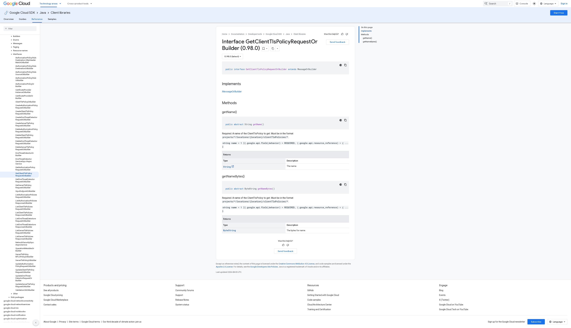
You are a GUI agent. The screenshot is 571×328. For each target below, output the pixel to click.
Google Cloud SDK (22, 13)
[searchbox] (20, 28)
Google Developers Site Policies (264, 267)
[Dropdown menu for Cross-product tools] (92, 3)
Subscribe (536, 321)
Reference (37, 19)
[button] (19, 36)
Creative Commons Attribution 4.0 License (296, 264)
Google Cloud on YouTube (451, 304)
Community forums (184, 290)
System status (182, 304)
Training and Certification (319, 309)
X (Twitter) (444, 300)
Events (442, 295)
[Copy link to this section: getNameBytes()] (248, 176)
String (227, 166)
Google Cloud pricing (53, 295)
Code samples (314, 300)
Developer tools (255, 34)
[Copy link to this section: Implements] (244, 84)
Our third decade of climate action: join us (122, 322)
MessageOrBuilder (232, 91)
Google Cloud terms (90, 322)
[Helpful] (342, 34)
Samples (52, 19)
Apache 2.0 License (224, 267)
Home (224, 34)
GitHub (310, 290)
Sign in (564, 3)
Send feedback (337, 42)
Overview (9, 19)
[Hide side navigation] (36, 323)
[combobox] (498, 3)
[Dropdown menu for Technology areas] (61, 3)
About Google (50, 322)
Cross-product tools (77, 3)
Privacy (62, 322)
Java (43, 13)
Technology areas (49, 3)
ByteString (229, 230)
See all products (51, 290)
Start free (559, 12)
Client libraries (60, 13)
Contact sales (50, 304)
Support (179, 295)
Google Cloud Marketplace (56, 300)
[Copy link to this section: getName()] (240, 112)
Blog (441, 290)
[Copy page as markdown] (273, 48)
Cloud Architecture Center (319, 304)
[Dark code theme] (340, 65)
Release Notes (182, 300)
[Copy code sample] (345, 65)
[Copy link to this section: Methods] (241, 103)
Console (524, 3)
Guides (22, 19)
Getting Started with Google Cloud (323, 295)
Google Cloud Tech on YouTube (453, 309)
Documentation (237, 34)
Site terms (74, 322)
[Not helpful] (347, 34)
